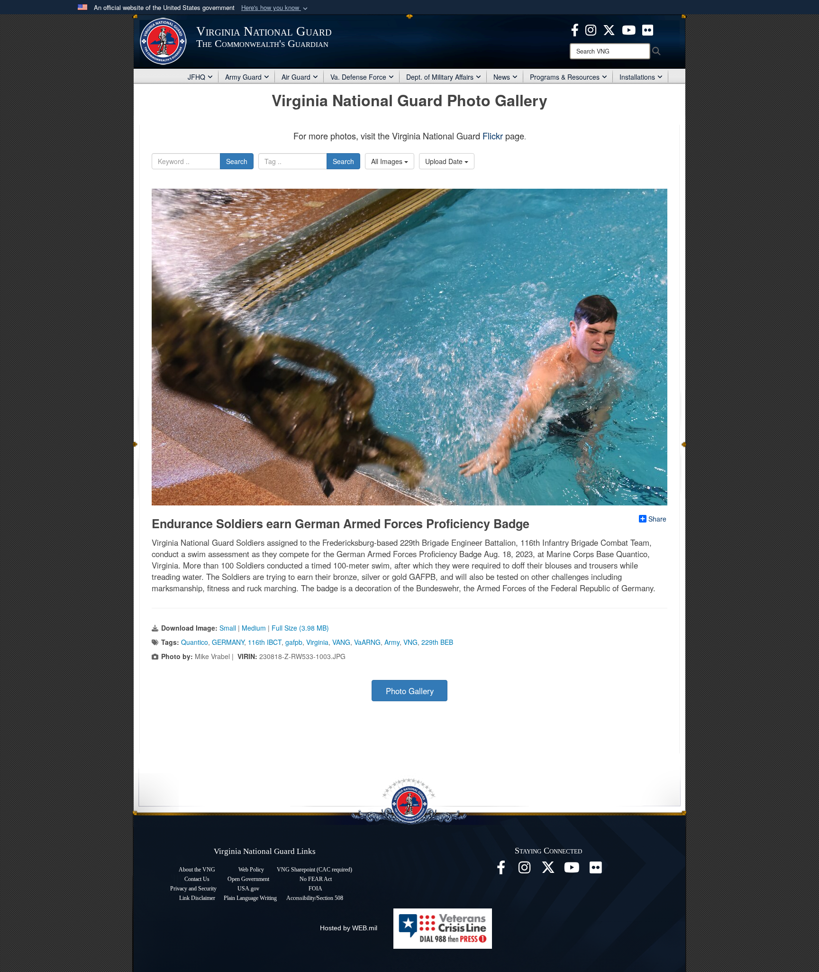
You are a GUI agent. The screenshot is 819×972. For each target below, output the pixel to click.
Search (236, 161)
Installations (637, 77)
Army (392, 642)
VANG (341, 642)
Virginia (317, 642)
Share (657, 519)
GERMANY (228, 642)
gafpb (293, 642)
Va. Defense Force (358, 77)
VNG (410, 642)
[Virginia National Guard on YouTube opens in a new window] (629, 29)
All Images (387, 161)
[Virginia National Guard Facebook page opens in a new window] (575, 29)
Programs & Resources (565, 77)
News (501, 77)
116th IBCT (265, 642)
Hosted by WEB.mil (348, 928)
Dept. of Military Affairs (439, 77)
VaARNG (367, 642)
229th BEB (437, 642)
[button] (275, 8)
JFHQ (196, 77)
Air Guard (296, 77)
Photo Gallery (410, 691)
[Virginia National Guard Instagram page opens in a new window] (590, 29)
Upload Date (444, 161)
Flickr (492, 135)
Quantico (194, 642)
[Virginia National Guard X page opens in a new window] (609, 29)
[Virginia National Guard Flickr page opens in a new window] (647, 29)
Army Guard (243, 77)
